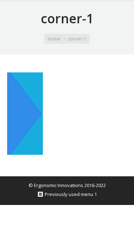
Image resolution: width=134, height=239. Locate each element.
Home (54, 38)
